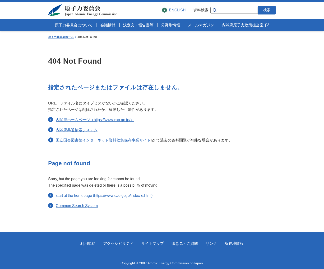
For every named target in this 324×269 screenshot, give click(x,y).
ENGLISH (177, 10)
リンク (211, 243)
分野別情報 (170, 25)
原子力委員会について (74, 25)
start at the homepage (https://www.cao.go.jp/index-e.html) (104, 195)
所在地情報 (234, 243)
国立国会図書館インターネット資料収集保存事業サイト (103, 140)
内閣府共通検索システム (76, 130)
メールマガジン (201, 25)
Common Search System (77, 206)
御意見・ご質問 (184, 243)
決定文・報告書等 (138, 25)
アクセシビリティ (118, 243)
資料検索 (200, 10)
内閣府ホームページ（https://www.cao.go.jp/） (95, 120)
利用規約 (88, 243)
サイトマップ (152, 243)
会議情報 (108, 25)
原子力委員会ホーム (61, 37)
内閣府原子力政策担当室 (243, 25)
